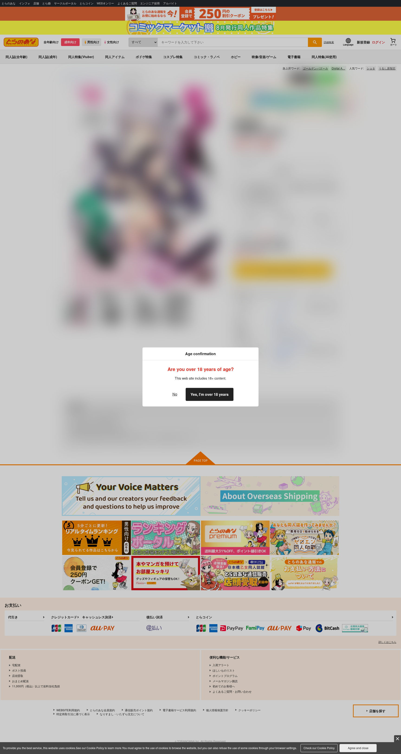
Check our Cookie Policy (319, 748)
